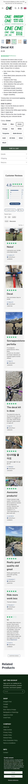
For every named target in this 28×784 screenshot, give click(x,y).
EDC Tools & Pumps (9, 709)
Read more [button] (13, 640)
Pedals (5, 707)
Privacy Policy (7, 732)
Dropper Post (7, 701)
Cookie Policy (16, 768)
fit (5, 217)
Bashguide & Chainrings (10, 712)
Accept (13, 772)
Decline (13, 776)
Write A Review (15, 203)
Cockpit (5, 704)
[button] (2, 24)
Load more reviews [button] (14, 655)
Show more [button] (13, 221)
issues (6, 221)
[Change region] (25, 8)
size (9, 217)
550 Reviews (12, 56)
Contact (5, 752)
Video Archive (7, 730)
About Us (6, 727)
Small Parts (6, 717)
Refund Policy (7, 738)
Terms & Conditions (9, 743)
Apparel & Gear (8, 715)
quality (14, 217)
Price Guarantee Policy (10, 740)
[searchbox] (10, 210)
